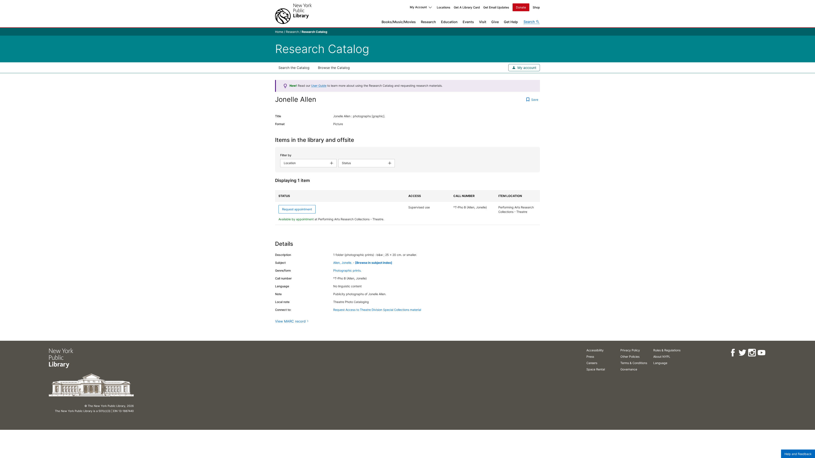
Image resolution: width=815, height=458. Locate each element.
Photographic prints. (347, 270)
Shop (536, 7)
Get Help (511, 22)
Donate (521, 7)
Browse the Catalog (334, 68)
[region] (407, 207)
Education (449, 22)
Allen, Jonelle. (342, 262)
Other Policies (629, 356)
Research (428, 22)
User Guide (318, 85)
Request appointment (297, 209)
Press (590, 356)
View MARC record (290, 321)
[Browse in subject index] (373, 262)
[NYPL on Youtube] (761, 352)
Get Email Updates (496, 7)
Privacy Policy (630, 350)
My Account (418, 7)
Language (660, 363)
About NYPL (661, 356)
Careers (591, 363)
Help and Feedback (798, 454)
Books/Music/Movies (399, 22)
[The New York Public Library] (293, 13)
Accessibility (595, 350)
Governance (628, 369)
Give (495, 22)
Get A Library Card (467, 7)
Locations (443, 7)
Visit (482, 22)
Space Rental (595, 369)
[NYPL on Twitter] (742, 352)
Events (468, 22)
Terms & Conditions (633, 363)
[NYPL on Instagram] (752, 352)
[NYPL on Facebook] (733, 352)
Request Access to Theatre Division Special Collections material (377, 309)
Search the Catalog (293, 68)
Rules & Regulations (666, 350)
